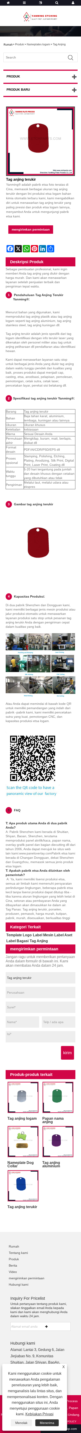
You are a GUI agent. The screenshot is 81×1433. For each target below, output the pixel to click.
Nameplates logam (38, 44)
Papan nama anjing (53, 1120)
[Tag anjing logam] (23, 1097)
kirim (67, 1053)
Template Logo (19, 935)
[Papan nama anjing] (57, 1097)
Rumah (14, 1246)
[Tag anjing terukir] (40, 141)
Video (13, 1272)
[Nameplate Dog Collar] (23, 1141)
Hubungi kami (18, 1284)
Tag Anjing (59, 44)
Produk (19, 44)
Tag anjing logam (22, 1118)
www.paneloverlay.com (35, 853)
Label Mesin (43, 935)
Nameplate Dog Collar (20, 1164)
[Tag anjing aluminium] (57, 1141)
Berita (13, 1265)
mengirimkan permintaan (31, 229)
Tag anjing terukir (22, 1207)
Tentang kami (18, 1253)
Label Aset (63, 935)
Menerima (47, 1423)
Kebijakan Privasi (39, 1414)
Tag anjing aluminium (51, 1164)
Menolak (21, 1423)
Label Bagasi (17, 941)
